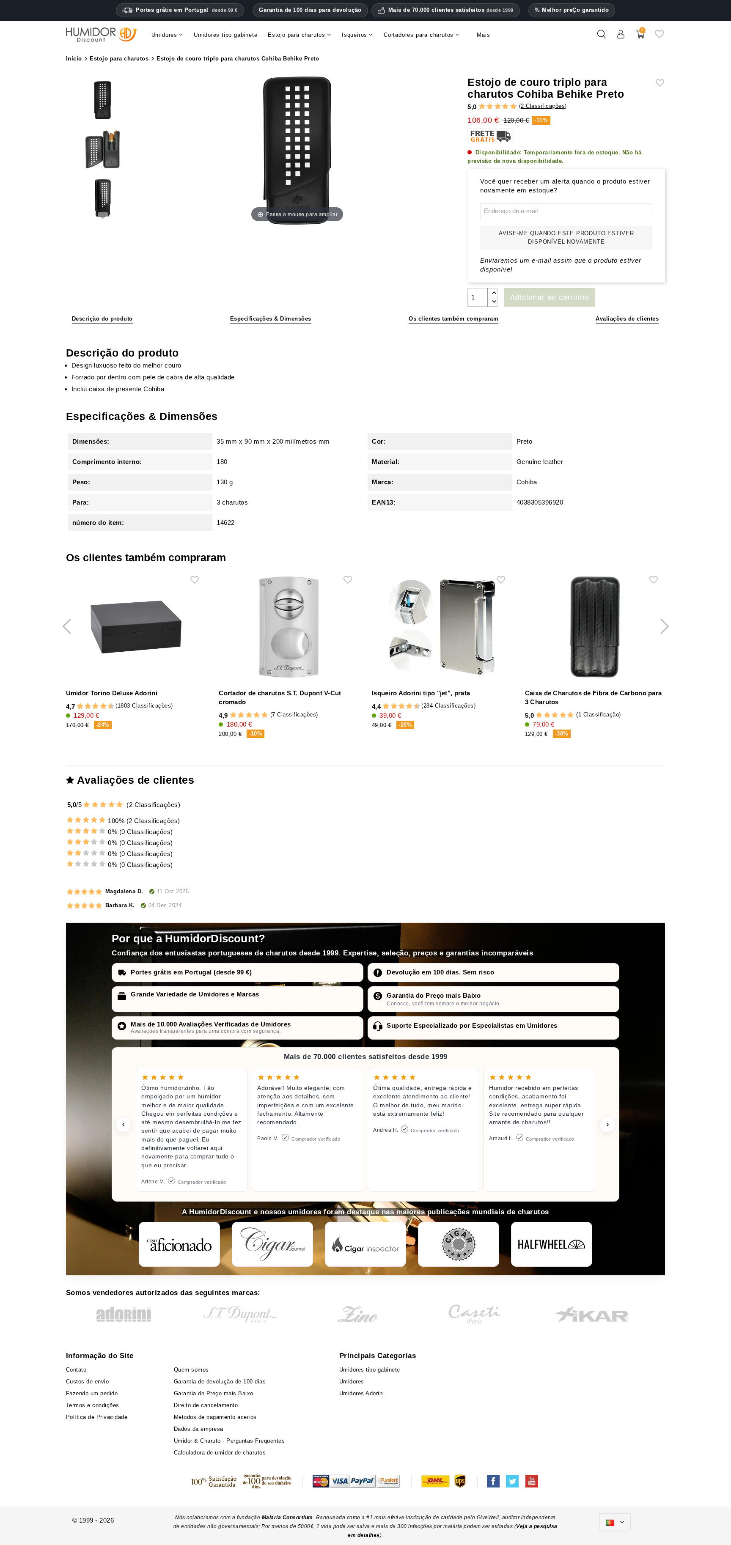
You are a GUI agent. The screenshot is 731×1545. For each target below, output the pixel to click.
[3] (498, 106)
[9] (413, 706)
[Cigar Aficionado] (179, 1244)
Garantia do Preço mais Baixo (434, 995)
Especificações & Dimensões (270, 319)
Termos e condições (92, 1405)
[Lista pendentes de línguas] (615, 1522)
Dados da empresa (198, 1429)
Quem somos (191, 1370)
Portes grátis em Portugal (187, 10)
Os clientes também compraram (453, 319)
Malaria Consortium (287, 1517)
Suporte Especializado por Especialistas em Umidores (472, 1025)
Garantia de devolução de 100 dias (220, 1381)
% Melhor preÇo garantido (572, 10)
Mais (483, 35)
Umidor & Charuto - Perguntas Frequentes (229, 1441)
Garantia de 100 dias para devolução (310, 10)
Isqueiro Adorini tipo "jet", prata (421, 693)
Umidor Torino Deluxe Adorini (111, 693)
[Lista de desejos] (659, 37)
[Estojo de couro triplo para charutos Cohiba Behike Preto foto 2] (103, 101)
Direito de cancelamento (206, 1405)
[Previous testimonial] (123, 1125)
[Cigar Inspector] (365, 1244)
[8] (103, 706)
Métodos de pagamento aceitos (215, 1417)
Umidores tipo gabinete (369, 1370)
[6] (95, 706)
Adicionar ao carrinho (549, 297)
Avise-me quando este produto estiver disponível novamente (566, 237)
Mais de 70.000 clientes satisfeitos (451, 10)
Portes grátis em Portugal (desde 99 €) (191, 972)
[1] (482, 106)
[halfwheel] (551, 1244)
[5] (513, 106)
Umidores (351, 1381)
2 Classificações (543, 106)
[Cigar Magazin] (458, 1244)
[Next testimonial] (607, 1125)
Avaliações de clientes (627, 319)
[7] (99, 706)
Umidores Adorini (361, 1393)
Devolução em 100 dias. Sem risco (440, 972)
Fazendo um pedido (92, 1393)
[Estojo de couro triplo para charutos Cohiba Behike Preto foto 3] (103, 151)
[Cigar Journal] (272, 1244)
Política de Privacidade (97, 1417)
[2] (489, 106)
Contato (76, 1370)
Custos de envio (87, 1381)
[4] (505, 106)
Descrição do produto (102, 319)
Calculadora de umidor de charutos (220, 1452)
